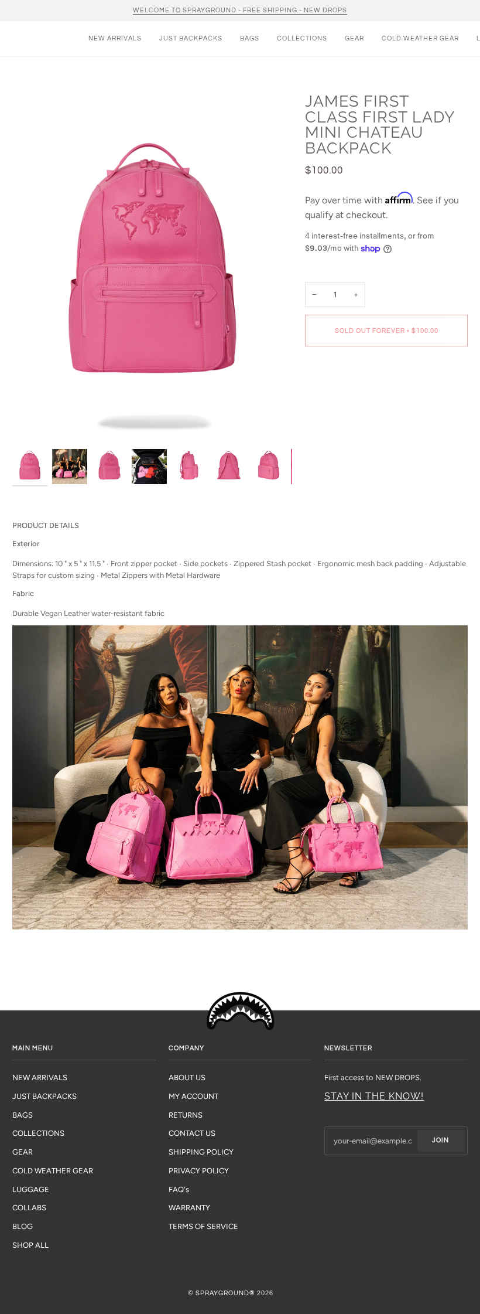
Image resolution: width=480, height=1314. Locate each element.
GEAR (22, 1152)
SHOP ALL (30, 1245)
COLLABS (29, 1207)
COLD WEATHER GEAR (52, 1170)
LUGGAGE (30, 1189)
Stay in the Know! (374, 1096)
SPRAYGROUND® (225, 1293)
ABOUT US (187, 1077)
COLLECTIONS (38, 1133)
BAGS (22, 1115)
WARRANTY (189, 1207)
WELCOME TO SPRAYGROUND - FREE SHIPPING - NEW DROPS (240, 10)
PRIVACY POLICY (199, 1170)
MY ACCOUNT (193, 1096)
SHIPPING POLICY (201, 1152)
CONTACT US (192, 1133)
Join (440, 1140)
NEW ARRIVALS (39, 1077)
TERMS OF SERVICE (203, 1226)
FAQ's (179, 1189)
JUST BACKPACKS (44, 1096)
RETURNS (186, 1115)
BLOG (22, 1226)
